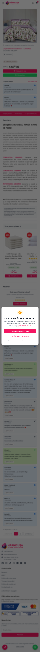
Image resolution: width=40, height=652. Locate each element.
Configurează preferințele (20, 336)
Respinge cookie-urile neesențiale (20, 341)
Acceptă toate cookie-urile (20, 331)
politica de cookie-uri (25, 326)
